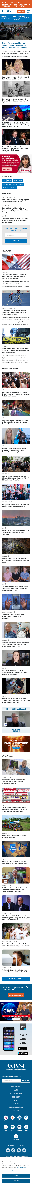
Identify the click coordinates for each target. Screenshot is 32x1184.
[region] (16, 1170)
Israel (20, 181)
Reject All (16, 1176)
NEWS (16, 1100)
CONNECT (16, 1097)
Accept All (16, 1181)
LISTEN (16, 1110)
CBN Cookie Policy (21, 1167)
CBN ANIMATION (16, 1107)
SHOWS (16, 1103)
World (15, 181)
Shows (21, 184)
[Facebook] (13, 1150)
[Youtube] (8, 1150)
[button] (27, 11)
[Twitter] (24, 1150)
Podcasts (5, 188)
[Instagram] (19, 1150)
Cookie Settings (16, 1171)
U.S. (4, 181)
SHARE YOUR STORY (16, 995)
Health (15, 184)
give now (21, 11)
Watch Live (13, 188)
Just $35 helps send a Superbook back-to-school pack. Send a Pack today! (14, 4)
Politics (9, 181)
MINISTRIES (16, 1086)
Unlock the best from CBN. (12, 1077)
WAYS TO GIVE (16, 1093)
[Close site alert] (29, 4)
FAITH (15, 1090)
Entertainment (7, 184)
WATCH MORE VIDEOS (16, 979)
